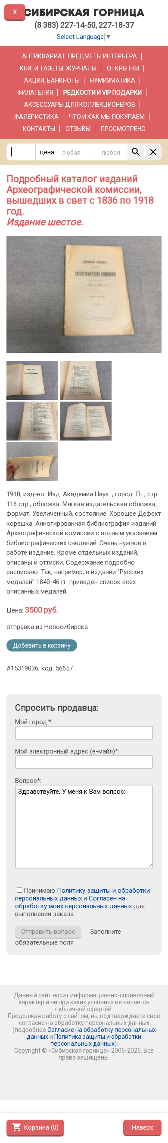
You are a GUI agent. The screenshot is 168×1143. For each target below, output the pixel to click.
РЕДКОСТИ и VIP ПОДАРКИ (102, 92)
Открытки (123, 68)
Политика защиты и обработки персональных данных (96, 1040)
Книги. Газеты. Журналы (58, 68)
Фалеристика (36, 116)
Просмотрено (123, 128)
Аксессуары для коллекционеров (79, 104)
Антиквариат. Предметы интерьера (79, 56)
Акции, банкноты (52, 80)
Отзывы (77, 128)
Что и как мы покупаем (107, 116)
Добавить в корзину (42, 645)
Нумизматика (112, 80)
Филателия (35, 92)
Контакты (39, 128)
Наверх (142, 1127)
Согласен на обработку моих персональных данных (73, 902)
